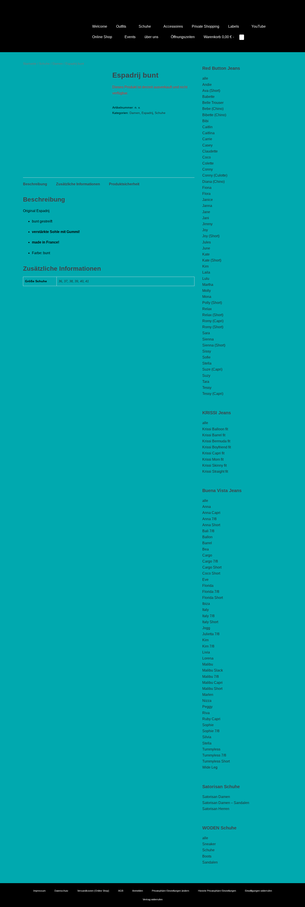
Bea (205, 549)
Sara (206, 333)
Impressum (39, 890)
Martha (207, 285)
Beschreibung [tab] (35, 184)
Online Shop (102, 37)
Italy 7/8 (208, 616)
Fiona (206, 188)
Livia (206, 652)
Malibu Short (212, 689)
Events (130, 37)
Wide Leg (209, 767)
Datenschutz (61, 890)
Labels (234, 26)
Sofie (206, 357)
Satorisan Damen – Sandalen (225, 803)
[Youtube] (146, 6)
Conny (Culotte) (214, 175)
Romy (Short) (212, 327)
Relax (207, 309)
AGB (120, 890)
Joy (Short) (210, 236)
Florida (207, 585)
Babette (208, 97)
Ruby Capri (211, 719)
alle (205, 78)
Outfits (121, 26)
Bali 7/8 (208, 531)
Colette (208, 163)
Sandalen (210, 862)
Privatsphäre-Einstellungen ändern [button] (170, 890)
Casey (207, 145)
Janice (207, 200)
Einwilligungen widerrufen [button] (258, 890)
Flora (206, 194)
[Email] (159, 6)
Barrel (207, 543)
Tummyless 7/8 (214, 755)
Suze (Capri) (212, 369)
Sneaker (209, 844)
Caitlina (208, 133)
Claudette (210, 151)
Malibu (207, 664)
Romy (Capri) (213, 321)
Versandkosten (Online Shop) (93, 890)
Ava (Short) (211, 91)
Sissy (206, 351)
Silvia (206, 737)
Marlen (207, 695)
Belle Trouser (213, 103)
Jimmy (207, 224)
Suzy (206, 375)
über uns (151, 37)
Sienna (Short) (213, 345)
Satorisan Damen (216, 797)
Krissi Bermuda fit (216, 441)
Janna (207, 206)
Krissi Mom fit (213, 459)
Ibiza (206, 604)
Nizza (206, 701)
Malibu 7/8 (210, 676)
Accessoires (173, 26)
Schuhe (145, 26)
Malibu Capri (212, 682)
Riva (206, 713)
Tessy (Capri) (212, 394)
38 (71, 281)
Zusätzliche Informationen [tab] (78, 184)
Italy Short (210, 622)
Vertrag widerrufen (153, 899)
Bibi (205, 121)
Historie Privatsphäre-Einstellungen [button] (217, 890)
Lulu (205, 278)
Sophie (208, 725)
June (206, 248)
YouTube (258, 26)
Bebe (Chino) (213, 109)
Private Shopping (205, 26)
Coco (206, 157)
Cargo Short (211, 567)
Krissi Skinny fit (214, 465)
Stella (206, 363)
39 (76, 281)
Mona (206, 297)
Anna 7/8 (209, 519)
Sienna (208, 339)
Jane (206, 212)
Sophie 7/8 (210, 731)
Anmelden (137, 890)
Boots (206, 856)
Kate (206, 254)
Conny (207, 169)
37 (65, 281)
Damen (57, 63)
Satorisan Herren (215, 809)
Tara (205, 381)
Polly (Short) (212, 303)
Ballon (207, 537)
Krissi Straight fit (215, 471)
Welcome (99, 26)
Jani (205, 218)
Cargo (207, 555)
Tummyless (211, 749)
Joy (205, 230)
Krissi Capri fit (213, 453)
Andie (207, 85)
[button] (254, 37)
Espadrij (147, 113)
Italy (205, 610)
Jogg (206, 628)
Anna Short (211, 525)
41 (87, 281)
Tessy (206, 388)
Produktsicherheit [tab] (124, 184)
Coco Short (211, 573)
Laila (206, 272)
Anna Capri (211, 513)
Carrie (207, 139)
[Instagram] (152, 6)
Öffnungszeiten (183, 37)
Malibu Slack (212, 670)
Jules (206, 242)
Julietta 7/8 (210, 634)
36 (60, 281)
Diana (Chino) (213, 181)
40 (82, 281)
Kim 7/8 (208, 646)
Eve (205, 579)
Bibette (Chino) (214, 115)
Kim (205, 266)
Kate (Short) (211, 260)
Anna (206, 507)
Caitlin (207, 127)
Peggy (207, 707)
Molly (206, 291)
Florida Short (212, 598)
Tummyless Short (216, 761)
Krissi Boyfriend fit (216, 447)
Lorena (207, 658)
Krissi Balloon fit (215, 429)
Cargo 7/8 (210, 561)
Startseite (29, 63)
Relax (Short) (212, 315)
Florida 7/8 (210, 592)
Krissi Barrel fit (213, 435)
